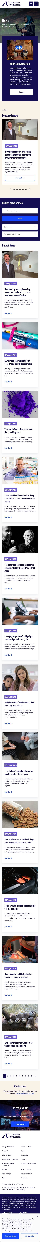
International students (28, 1163)
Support (24, 1159)
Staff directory (26, 1169)
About (23, 1151)
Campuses (24, 1155)
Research (5, 1151)
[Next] (29, 189)
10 (31, 1076)
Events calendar (20, 1124)
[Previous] (10, 189)
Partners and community (10, 1159)
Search (20, 218)
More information (29, 1236)
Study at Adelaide (8, 1147)
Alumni (4, 1169)
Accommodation (26, 1173)
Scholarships (6, 1173)
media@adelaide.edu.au (25, 1093)
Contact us (24, 1178)
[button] (37, 1217)
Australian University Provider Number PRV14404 (18, 1187)
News (4, 1178)
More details (19, 178)
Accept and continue (10, 1236)
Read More (7, 313)
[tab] (14, 189)
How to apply (6, 1155)
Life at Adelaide (26, 1147)
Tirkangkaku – (13, 1184)
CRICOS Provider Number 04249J (13, 1189)
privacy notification (19, 1225)
